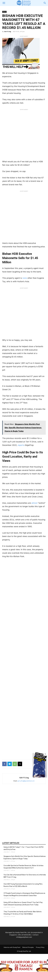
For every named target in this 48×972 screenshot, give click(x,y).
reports (21, 445)
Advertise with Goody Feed (12, 947)
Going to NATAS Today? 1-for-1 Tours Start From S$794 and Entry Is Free (23, 848)
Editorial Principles (28, 947)
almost (34, 503)
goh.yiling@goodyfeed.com (26, 781)
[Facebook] (4, 764)
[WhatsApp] (15, 764)
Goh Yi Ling (7, 31)
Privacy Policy (40, 947)
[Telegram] (9, 764)
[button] (3, 3)
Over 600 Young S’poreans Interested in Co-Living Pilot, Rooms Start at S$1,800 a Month (23, 885)
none (24, 278)
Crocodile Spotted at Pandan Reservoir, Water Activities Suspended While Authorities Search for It (23, 867)
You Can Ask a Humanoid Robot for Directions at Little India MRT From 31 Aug (25, 876)
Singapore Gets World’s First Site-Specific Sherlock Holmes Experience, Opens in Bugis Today (25, 857)
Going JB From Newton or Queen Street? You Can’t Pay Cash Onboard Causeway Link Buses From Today (23, 903)
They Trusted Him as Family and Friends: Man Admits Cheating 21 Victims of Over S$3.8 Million (23, 913)
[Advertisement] (24, 135)
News (4, 12)
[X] (20, 764)
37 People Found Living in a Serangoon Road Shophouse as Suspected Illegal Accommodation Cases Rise (24, 894)
